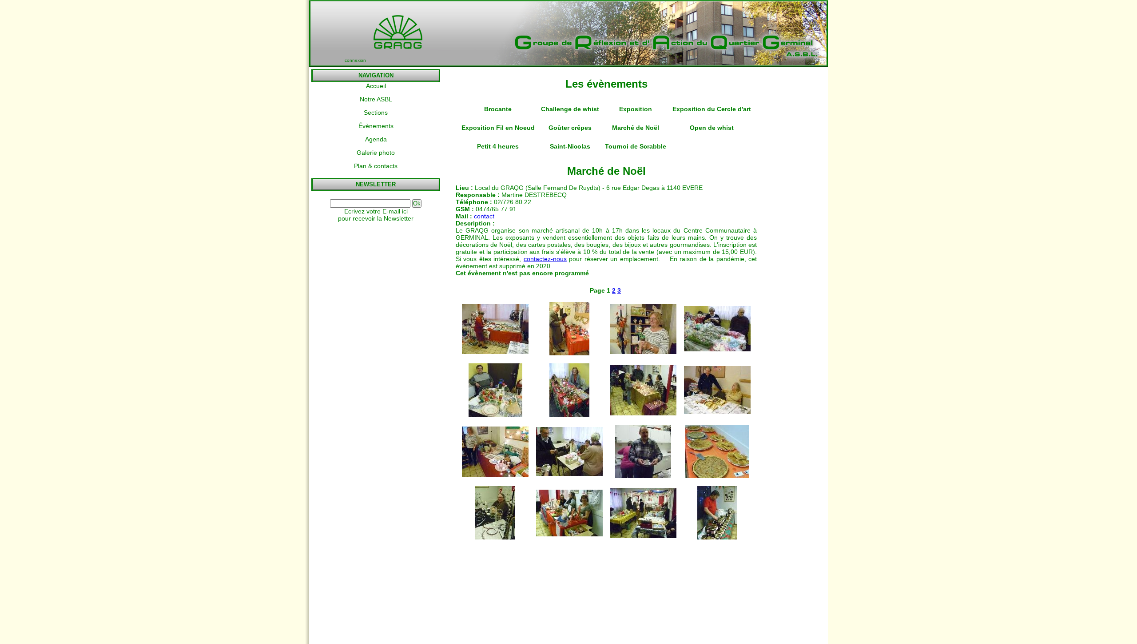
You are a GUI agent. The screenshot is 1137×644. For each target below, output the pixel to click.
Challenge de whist (570, 109)
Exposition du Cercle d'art (711, 109)
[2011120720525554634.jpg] (569, 534)
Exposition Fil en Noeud (498, 127)
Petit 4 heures (498, 146)
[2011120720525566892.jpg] (495, 537)
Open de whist (712, 127)
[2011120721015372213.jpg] (717, 349)
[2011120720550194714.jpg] (495, 474)
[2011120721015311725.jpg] (495, 351)
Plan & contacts (376, 165)
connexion (355, 60)
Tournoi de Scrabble (635, 146)
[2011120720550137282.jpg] (569, 473)
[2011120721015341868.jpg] (643, 351)
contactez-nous (545, 258)
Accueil (376, 85)
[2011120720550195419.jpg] (643, 475)
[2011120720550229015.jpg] (717, 411)
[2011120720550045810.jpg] (717, 475)
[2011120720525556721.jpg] (643, 535)
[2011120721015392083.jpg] (569, 353)
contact (484, 216)
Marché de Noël (635, 127)
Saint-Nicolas (570, 146)
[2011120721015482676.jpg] (569, 414)
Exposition (635, 109)
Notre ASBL (376, 99)
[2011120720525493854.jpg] (717, 537)
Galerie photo (376, 152)
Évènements (376, 125)
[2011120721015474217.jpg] (643, 413)
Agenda (376, 139)
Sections (376, 112)
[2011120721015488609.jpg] (495, 414)
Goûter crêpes (570, 127)
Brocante (498, 109)
